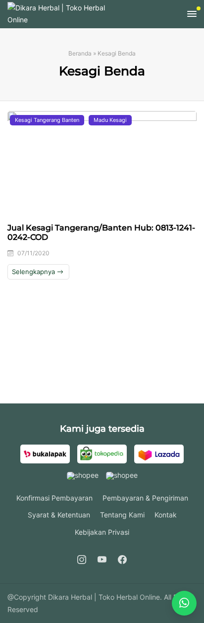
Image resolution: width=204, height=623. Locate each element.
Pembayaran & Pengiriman (145, 498)
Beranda (80, 53)
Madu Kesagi (110, 119)
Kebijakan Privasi (102, 532)
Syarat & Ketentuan (59, 514)
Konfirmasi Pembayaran (54, 498)
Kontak (165, 514)
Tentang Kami (122, 514)
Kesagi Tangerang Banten (47, 119)
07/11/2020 (33, 253)
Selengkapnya (34, 272)
